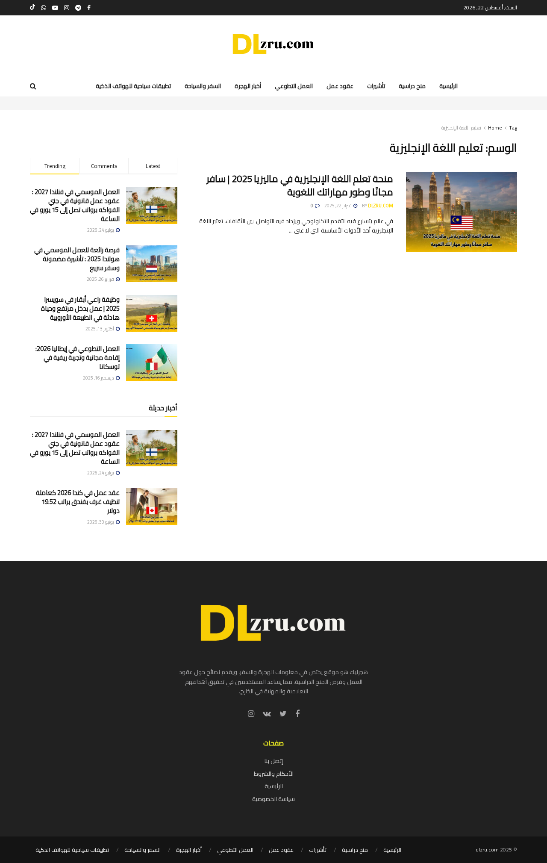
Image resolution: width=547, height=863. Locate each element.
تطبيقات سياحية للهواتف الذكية (72, 850)
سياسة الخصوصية (273, 798)
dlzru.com (380, 205)
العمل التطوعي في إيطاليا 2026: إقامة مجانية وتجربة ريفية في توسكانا (77, 357)
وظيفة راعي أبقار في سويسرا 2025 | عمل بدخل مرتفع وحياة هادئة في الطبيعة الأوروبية (80, 308)
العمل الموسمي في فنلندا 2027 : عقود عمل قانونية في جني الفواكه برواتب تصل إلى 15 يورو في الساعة (75, 205)
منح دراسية (355, 850)
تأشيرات (317, 850)
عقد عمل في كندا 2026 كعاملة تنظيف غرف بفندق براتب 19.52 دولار (78, 501)
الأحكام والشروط (274, 773)
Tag (513, 128)
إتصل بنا (274, 760)
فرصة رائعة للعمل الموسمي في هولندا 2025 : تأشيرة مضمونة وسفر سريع (77, 259)
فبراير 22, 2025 (338, 205)
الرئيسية (274, 786)
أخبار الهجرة (189, 850)
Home (495, 128)
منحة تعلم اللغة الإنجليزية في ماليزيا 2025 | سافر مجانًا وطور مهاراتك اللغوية (300, 185)
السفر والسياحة (142, 850)
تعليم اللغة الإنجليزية (461, 128)
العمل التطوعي (235, 850)
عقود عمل (281, 850)
